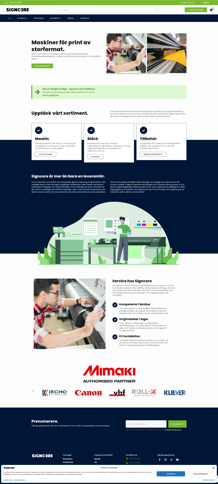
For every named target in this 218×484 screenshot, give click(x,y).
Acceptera (170, 474)
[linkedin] (171, 459)
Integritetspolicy (19, 480)
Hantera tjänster (209, 480)
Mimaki (97, 459)
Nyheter (70, 18)
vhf (95, 462)
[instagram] (165, 459)
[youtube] (177, 459)
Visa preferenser (200, 474)
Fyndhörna (84, 18)
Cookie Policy (8, 480)
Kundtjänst (54, 18)
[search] (156, 9)
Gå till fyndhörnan (50, 95)
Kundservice (68, 462)
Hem (9, 18)
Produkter (22, 18)
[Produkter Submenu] (28, 18)
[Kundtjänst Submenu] (61, 18)
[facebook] (159, 459)
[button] (213, 468)
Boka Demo (39, 18)
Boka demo (67, 459)
